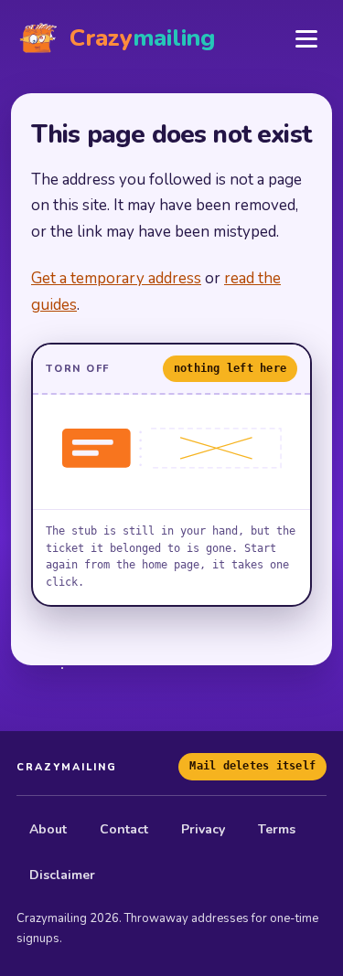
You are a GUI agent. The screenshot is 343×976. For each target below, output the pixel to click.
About (48, 829)
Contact (124, 829)
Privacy (203, 829)
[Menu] (306, 38)
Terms (276, 829)
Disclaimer (62, 875)
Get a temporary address (116, 278)
